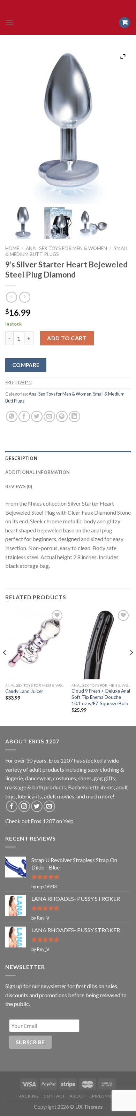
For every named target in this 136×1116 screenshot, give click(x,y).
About (77, 1096)
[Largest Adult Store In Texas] (68, 22)
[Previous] (4, 666)
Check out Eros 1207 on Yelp (39, 821)
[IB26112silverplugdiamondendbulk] (23, 223)
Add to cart (66, 338)
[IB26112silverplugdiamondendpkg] (58, 223)
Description (21, 458)
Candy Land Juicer (24, 691)
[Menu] (9, 22)
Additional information (37, 472)
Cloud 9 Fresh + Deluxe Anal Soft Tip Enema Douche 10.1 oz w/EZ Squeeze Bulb (100, 697)
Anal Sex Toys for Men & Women (66, 248)
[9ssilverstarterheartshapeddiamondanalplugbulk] (93, 223)
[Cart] (124, 23)
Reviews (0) (18, 486)
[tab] (68, 458)
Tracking (27, 1096)
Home (12, 248)
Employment (105, 1096)
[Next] (131, 666)
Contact (54, 1096)
